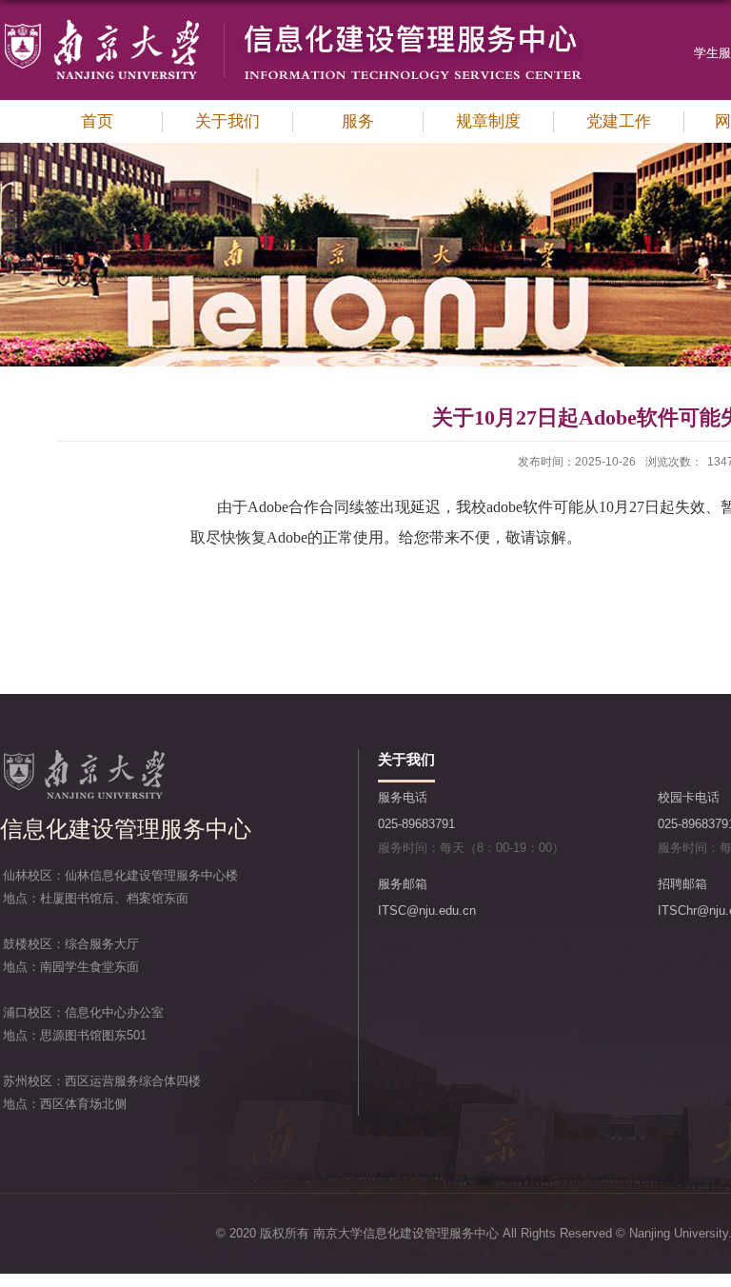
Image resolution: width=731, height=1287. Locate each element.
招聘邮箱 (682, 884)
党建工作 (618, 121)
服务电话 (402, 797)
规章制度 (488, 121)
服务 (358, 121)
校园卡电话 (689, 797)
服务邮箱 (402, 884)
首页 (97, 121)
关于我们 (227, 121)
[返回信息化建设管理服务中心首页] (291, 24)
